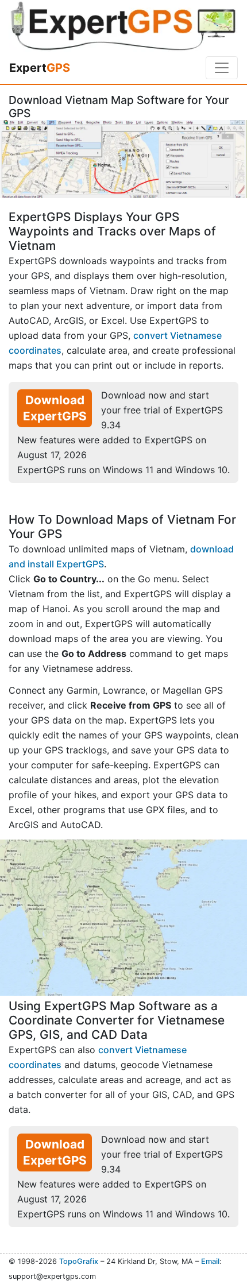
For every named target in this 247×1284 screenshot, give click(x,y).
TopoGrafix (78, 1261)
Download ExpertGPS (55, 408)
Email (210, 1261)
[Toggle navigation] (222, 67)
